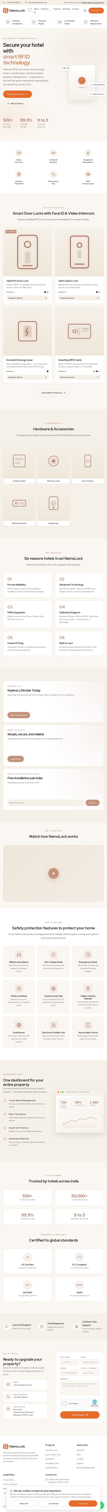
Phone (63, 1368)
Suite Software (51, 1467)
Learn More (16, 759)
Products (44, 9)
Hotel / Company (89, 1368)
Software (66, 9)
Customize (53, 1503)
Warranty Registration (86, 1467)
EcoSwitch (49, 1459)
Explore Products (16, 94)
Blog (79, 1454)
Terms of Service (10, 1484)
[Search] (85, 10)
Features (57, 9)
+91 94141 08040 (13, 2)
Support (80, 1463)
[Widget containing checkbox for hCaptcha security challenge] (80, 1403)
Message (64, 1379)
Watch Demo (17, 103)
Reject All (24, 1503)
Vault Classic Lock (53, 1454)
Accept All (83, 1503)
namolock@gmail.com (37, 2)
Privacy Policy (8, 1480)
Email (83, 1357)
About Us (36, 10)
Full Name (65, 1357)
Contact (75, 9)
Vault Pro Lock (51, 1450)
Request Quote (15, 298)
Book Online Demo (19, 715)
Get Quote (95, 10)
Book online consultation (93, 2)
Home (29, 9)
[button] (53, 873)
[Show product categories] (50, 10)
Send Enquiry (78, 1414)
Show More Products (52, 392)
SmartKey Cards (52, 1463)
